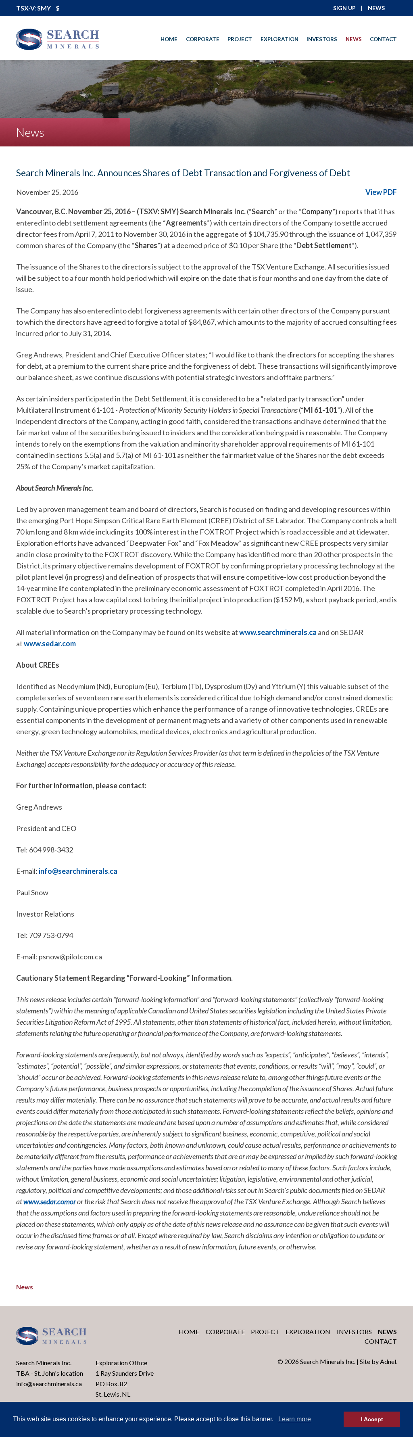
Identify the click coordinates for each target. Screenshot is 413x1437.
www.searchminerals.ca (278, 632)
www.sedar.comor (49, 1201)
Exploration (279, 39)
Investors (322, 39)
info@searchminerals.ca (78, 871)
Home (169, 39)
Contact (383, 39)
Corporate (202, 39)
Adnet (388, 1361)
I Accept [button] (372, 1419)
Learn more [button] (294, 1419)
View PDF (381, 192)
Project (239, 39)
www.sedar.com (50, 643)
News (354, 39)
